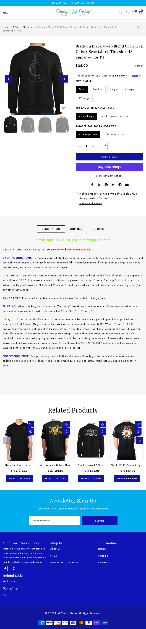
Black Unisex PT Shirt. (91, 465)
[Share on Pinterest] (106, 185)
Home (6, 27)
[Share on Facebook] (92, 185)
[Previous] (8, 79)
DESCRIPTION (51, 229)
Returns (102, 549)
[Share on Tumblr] (113, 185)
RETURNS (98, 229)
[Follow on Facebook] (5, 568)
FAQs (53, 555)
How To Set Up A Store (64, 562)
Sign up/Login (11, 588)
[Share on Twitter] (99, 185)
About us (55, 549)
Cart (5, 595)
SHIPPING (76, 229)
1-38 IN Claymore (23, 27)
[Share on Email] (127, 185)
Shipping (103, 555)
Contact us (104, 562)
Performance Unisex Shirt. (55, 465)
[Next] (64, 79)
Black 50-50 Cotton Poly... (127, 465)
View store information (90, 203)
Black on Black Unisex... (19, 465)
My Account (9, 581)
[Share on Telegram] (120, 185)
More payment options (109, 176)
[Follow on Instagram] (13, 568)
